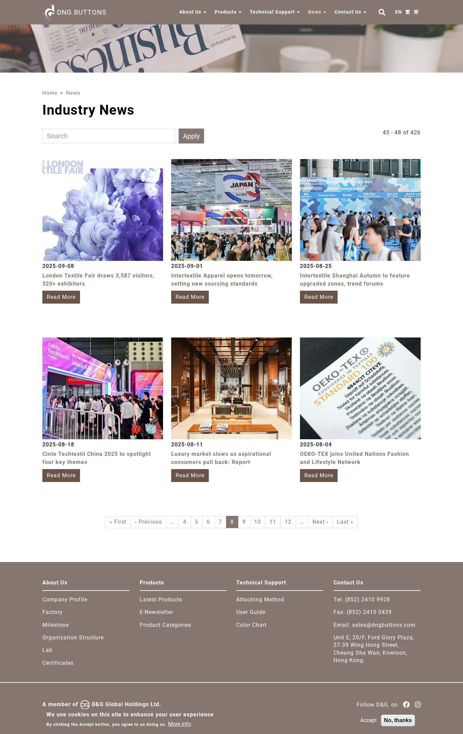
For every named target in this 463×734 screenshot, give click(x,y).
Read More (61, 297)
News (314, 12)
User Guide (250, 612)
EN (398, 12)
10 (257, 522)
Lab (47, 650)
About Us (190, 12)
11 (272, 522)
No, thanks (398, 720)
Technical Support (272, 12)
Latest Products (161, 599)
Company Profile (64, 599)
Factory (52, 612)
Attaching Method (260, 599)
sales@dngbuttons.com (384, 625)
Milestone (55, 625)
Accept (368, 720)
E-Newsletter (156, 612)
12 (288, 522)
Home (50, 93)
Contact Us (348, 12)
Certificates (58, 663)
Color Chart (251, 625)
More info (179, 724)
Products (226, 12)
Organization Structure (73, 637)
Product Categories (165, 625)
